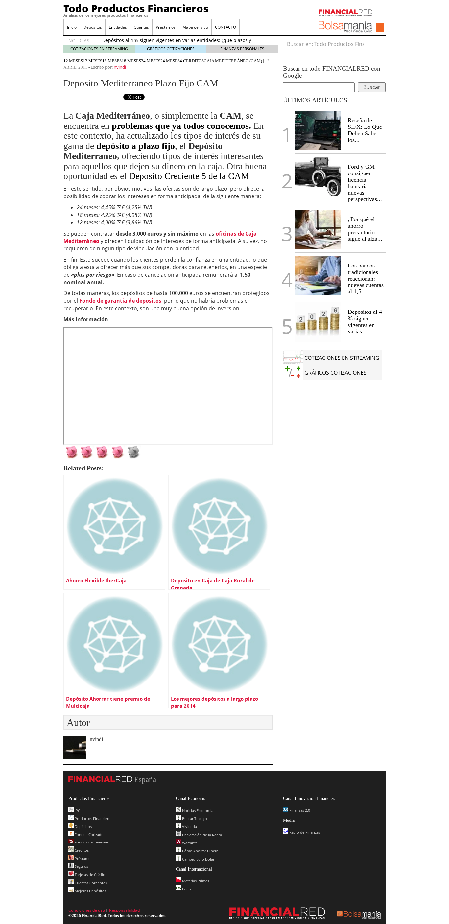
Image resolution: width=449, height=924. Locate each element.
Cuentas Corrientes (90, 882)
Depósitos (83, 826)
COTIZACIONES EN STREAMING (99, 49)
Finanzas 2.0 (299, 810)
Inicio (72, 27)
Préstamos (83, 858)
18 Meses (112, 60)
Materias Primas (195, 880)
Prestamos (166, 27)
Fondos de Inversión (91, 842)
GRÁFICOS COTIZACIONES (171, 49)
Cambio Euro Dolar (197, 859)
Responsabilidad (124, 910)
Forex (186, 889)
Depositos (92, 27)
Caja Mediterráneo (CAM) (233, 60)
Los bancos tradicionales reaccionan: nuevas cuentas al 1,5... (366, 278)
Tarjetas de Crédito (90, 874)
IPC (77, 810)
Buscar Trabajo (194, 818)
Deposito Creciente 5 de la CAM (189, 176)
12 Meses (92, 60)
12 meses (73, 60)
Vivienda (189, 826)
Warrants (189, 842)
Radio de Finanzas (304, 832)
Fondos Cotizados (89, 834)
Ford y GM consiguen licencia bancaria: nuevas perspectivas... (365, 182)
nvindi (120, 67)
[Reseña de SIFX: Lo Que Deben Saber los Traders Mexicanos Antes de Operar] (318, 130)
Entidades (118, 27)
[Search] (376, 44)
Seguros (81, 866)
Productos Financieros (93, 818)
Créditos (81, 850)
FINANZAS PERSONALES (242, 49)
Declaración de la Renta (201, 834)
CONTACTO (225, 27)
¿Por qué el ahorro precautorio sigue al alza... (365, 229)
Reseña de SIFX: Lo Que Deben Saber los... (365, 130)
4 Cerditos (192, 60)
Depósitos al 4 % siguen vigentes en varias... (365, 322)
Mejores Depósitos (90, 891)
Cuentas (141, 27)
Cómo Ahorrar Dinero (200, 850)
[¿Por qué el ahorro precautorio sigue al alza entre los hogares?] (318, 229)
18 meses (131, 60)
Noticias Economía (197, 810)
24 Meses (150, 60)
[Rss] (380, 28)
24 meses (170, 60)
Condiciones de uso (86, 910)
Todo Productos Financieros (136, 8)
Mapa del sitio (195, 27)
